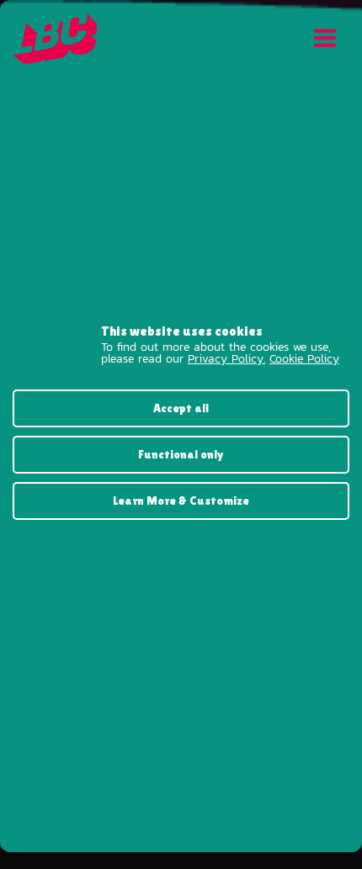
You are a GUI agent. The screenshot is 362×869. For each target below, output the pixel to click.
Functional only (181, 454)
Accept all (181, 408)
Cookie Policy (304, 359)
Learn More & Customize (181, 500)
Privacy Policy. (226, 359)
